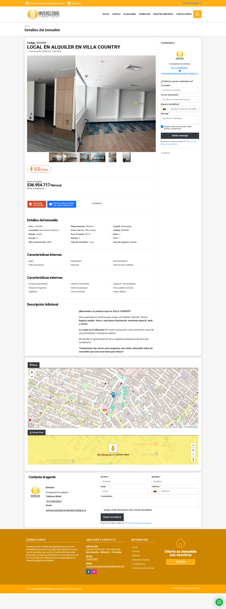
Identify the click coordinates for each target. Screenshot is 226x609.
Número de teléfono (170, 104)
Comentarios (106, 496)
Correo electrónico (170, 95)
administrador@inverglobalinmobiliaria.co (179, 73)
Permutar (144, 14)
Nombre (105, 477)
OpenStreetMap (192, 427)
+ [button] (32, 372)
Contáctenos (184, 14)
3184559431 (76, 3)
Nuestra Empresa (163, 14)
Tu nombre (166, 85)
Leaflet (174, 427)
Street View (41, 169)
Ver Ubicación (104, 454)
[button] (153, 58)
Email (104, 486)
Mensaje (165, 113)
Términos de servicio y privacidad (138, 523)
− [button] (32, 377)
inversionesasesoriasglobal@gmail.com (105, 566)
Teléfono (156, 486)
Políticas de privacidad (143, 568)
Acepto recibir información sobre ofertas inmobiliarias (128, 510)
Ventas (116, 14)
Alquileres (130, 14)
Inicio (106, 14)
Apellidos (156, 477)
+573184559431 (181, 68)
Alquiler (136, 555)
